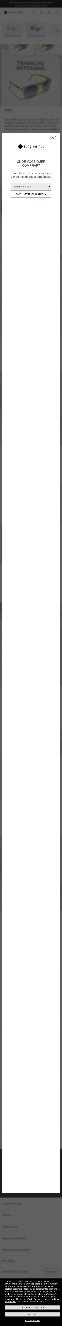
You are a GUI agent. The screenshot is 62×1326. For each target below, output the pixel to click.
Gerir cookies (32, 1321)
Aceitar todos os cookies (32, 1307)
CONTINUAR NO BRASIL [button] (31, 193)
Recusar (32, 1314)
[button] (53, 138)
